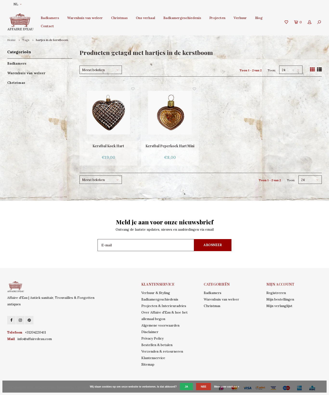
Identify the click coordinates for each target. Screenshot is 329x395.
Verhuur (240, 18)
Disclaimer (149, 332)
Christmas (119, 18)
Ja (186, 386)
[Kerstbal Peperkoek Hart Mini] (170, 112)
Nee (203, 386)
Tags (25, 40)
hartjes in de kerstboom (52, 40)
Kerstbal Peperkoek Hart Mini (169, 146)
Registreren (276, 293)
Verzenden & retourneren (162, 351)
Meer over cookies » (226, 386)
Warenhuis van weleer (85, 18)
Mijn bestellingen (280, 299)
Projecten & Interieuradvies (163, 306)
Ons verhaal (145, 18)
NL (15, 4)
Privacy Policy (152, 338)
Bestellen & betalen (156, 345)
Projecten (217, 18)
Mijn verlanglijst (279, 306)
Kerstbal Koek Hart (108, 146)
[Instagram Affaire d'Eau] (20, 320)
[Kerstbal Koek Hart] (108, 112)
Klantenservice (153, 358)
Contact (47, 26)
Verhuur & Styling (155, 293)
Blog (259, 18)
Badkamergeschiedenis (182, 18)
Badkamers (50, 18)
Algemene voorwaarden (160, 325)
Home (11, 40)
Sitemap (147, 364)
